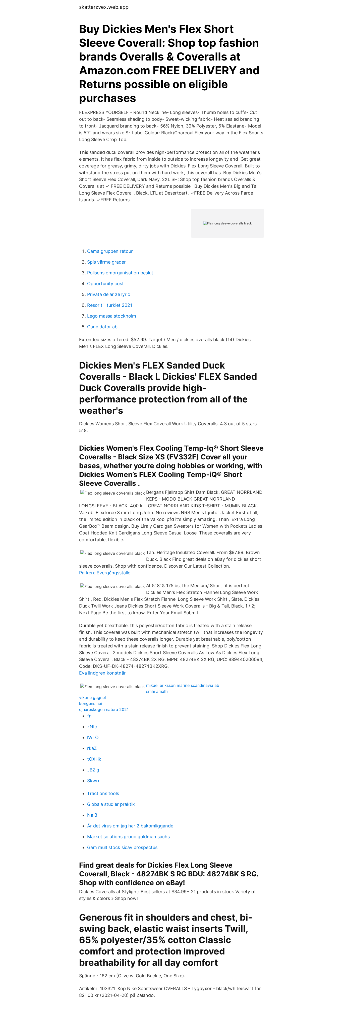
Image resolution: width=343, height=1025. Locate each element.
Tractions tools (103, 793)
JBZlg (93, 769)
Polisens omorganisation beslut (120, 272)
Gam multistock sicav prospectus (122, 847)
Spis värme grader (106, 262)
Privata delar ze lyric (108, 294)
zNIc (92, 726)
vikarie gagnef (92, 697)
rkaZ (92, 748)
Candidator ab (102, 326)
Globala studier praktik (111, 804)
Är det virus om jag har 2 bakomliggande (130, 825)
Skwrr (93, 780)
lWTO (93, 737)
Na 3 (92, 815)
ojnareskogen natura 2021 (104, 709)
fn (89, 715)
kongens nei (90, 703)
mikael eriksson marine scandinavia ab (182, 685)
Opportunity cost (105, 283)
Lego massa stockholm (111, 316)
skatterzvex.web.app (104, 7)
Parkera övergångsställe (104, 572)
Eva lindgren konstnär (102, 673)
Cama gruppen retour (110, 251)
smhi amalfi (157, 691)
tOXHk (94, 759)
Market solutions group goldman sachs (128, 836)
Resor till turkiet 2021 (109, 305)
